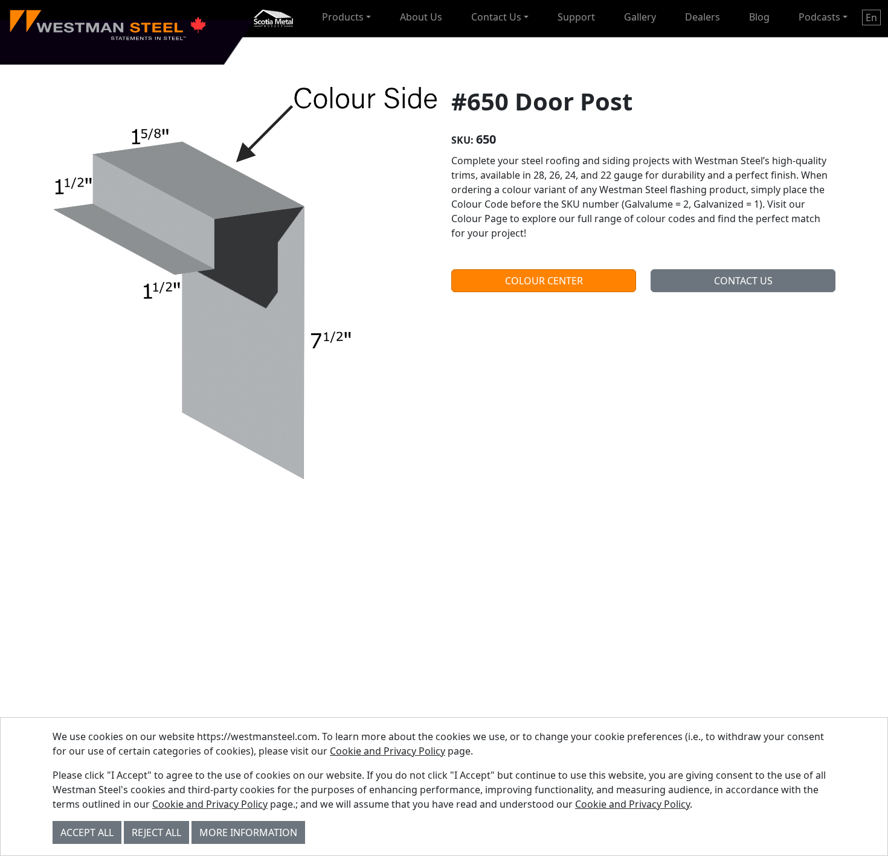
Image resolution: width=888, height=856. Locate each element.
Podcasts (819, 17)
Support (576, 17)
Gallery (640, 17)
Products (343, 17)
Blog (759, 17)
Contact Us (496, 17)
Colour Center (544, 280)
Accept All (87, 832)
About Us (421, 17)
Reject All (156, 832)
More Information (248, 832)
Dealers (702, 17)
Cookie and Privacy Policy (387, 751)
